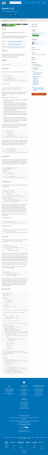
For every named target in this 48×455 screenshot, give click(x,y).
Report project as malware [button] (39, 94)
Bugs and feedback (38, 389)
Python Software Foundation (23, 422)
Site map (24, 425)
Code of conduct (23, 405)
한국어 (28, 438)
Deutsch (32, 437)
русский (46, 437)
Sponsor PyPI (38, 393)
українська (25, 437)
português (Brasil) (19, 437)
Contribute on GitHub (38, 390)
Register (43, 2)
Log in (39, 2)
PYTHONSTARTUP (15, 161)
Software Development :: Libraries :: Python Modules (38, 88)
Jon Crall (36, 49)
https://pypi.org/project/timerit (15, 44)
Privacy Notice (23, 406)
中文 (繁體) (41, 437)
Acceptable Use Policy (23, 408)
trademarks (35, 421)
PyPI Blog (23, 389)
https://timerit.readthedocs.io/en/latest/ (18, 36)
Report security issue (24, 403)
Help (25, 2)
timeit (14, 110)
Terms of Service (23, 402)
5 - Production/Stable (37, 65)
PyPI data (33, 31)
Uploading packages (9, 390)
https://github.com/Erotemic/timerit (16, 41)
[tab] (6, 20)
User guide (9, 392)
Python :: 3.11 (36, 84)
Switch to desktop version (24, 431)
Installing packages (9, 389)
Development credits (38, 395)
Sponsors (34, 2)
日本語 (14, 437)
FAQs (9, 395)
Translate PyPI (38, 392)
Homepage (35, 26)
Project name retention (8, 393)
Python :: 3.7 (35, 79)
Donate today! (24, 418)
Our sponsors (24, 395)
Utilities (34, 90)
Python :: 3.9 (35, 81)
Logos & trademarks (24, 393)
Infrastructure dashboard (23, 390)
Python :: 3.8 (35, 80)
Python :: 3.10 (36, 83)
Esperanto (24, 438)
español (7, 437)
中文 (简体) (37, 437)
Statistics (24, 392)
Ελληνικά (29, 437)
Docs (29, 2)
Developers (35, 69)
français (11, 437)
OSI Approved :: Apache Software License (38, 73)
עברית (21, 438)
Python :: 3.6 (35, 77)
